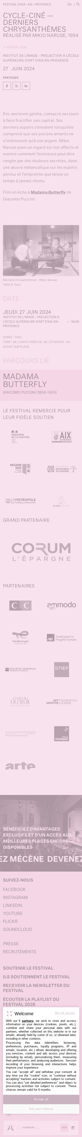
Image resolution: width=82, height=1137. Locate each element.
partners (27, 1021)
